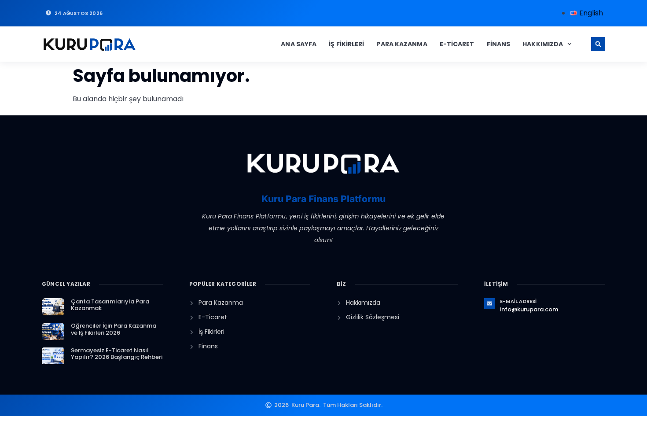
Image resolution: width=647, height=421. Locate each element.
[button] (598, 44)
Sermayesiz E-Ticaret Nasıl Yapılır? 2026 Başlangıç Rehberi (116, 354)
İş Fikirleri (346, 44)
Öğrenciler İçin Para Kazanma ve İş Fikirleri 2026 (113, 329)
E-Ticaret (457, 44)
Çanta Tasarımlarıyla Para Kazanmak (110, 305)
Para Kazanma (401, 44)
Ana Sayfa (298, 44)
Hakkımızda (542, 44)
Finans (499, 44)
